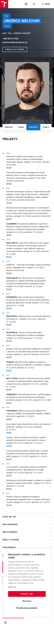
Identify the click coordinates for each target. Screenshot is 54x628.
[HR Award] (6, 622)
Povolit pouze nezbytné (26, 608)
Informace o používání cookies (13, 618)
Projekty (33, 127)
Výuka (21, 127)
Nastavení (26, 601)
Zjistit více (12, 587)
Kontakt (9, 127)
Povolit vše (27, 594)
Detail (9, 167)
